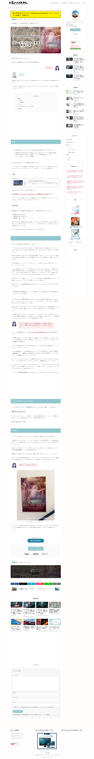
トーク (19, 104)
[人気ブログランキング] (36, 554)
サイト (14, 702)
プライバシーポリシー (47, 755)
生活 (69, 154)
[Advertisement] (36, 125)
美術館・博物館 (71, 152)
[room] (76, 34)
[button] (15, 584)
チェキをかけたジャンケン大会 (25, 106)
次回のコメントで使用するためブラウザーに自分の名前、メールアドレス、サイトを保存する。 (34, 707)
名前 (14, 692)
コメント (15, 675)
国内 (25, 19)
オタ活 (13, 19)
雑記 (69, 159)
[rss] (48, 752)
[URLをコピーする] (57, 584)
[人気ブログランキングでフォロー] (75, 49)
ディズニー (70, 147)
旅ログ (69, 145)
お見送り (20, 108)
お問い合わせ (38, 755)
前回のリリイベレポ (24, 86)
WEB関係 (70, 139)
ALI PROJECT (20, 19)
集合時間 (22, 102)
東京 (28, 19)
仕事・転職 (70, 142)
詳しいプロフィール (75, 29)
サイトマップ (55, 755)
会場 (21, 100)
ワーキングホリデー (72, 150)
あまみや (80, 171)
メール (15, 697)
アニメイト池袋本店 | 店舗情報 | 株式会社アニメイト (36, 181)
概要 (19, 98)
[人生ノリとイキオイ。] (18, 3)
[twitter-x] (74, 34)
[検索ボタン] (84, 3)
